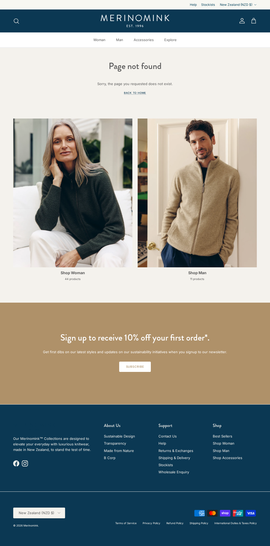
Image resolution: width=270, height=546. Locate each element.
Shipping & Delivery (174, 458)
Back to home (135, 92)
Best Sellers (222, 436)
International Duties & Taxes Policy (235, 523)
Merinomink (30, 525)
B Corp (109, 458)
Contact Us (167, 436)
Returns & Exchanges (175, 451)
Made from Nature (119, 451)
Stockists (208, 5)
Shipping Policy (199, 523)
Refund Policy (175, 523)
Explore (170, 40)
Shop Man (221, 451)
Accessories (144, 40)
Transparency (115, 443)
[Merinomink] (135, 21)
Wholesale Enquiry (173, 472)
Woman (99, 40)
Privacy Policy (151, 523)
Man (119, 40)
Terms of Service (126, 523)
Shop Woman (223, 443)
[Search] (16, 21)
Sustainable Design (119, 436)
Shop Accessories (227, 458)
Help (193, 5)
